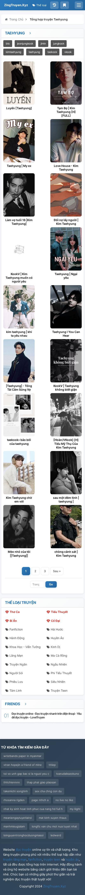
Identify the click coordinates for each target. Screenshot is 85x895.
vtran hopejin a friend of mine (23, 764)
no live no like (64, 800)
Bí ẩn (13, 620)
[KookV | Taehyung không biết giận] (66, 360)
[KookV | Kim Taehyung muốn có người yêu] (19, 249)
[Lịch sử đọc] (54, 5)
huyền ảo (72, 859)
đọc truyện (23, 850)
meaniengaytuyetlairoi (18, 817)
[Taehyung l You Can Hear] (66, 306)
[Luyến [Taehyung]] (19, 83)
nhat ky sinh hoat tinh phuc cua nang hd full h (33, 809)
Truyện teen (59, 690)
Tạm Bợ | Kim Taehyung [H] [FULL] (66, 111)
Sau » (57, 571)
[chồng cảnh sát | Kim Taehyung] (66, 526)
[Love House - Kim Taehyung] (66, 140)
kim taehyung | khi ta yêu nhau (19, 333)
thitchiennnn (12, 782)
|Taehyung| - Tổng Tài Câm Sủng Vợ (19, 387)
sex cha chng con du (48, 791)
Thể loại (40, 5)
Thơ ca (15, 612)
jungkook (58, 43)
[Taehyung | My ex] (19, 140)
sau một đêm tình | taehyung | (66, 499)
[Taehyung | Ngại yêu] (66, 249)
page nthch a (40, 800)
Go (51, 584)
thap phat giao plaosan (41, 782)
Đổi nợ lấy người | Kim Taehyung (66, 221)
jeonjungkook (25, 43)
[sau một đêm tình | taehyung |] (66, 472)
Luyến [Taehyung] (19, 108)
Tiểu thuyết (59, 612)
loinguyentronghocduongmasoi (24, 835)
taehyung (34, 52)
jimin (43, 43)
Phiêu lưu (16, 681)
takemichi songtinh (16, 791)
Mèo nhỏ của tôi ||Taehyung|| (19, 553)
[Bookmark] (64, 5)
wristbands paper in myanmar (22, 756)
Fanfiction (16, 629)
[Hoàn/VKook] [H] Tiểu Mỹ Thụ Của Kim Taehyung (66, 443)
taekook (52, 52)
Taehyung (15, 33)
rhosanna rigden (14, 800)
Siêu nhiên (58, 681)
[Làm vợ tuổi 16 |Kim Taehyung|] (19, 195)
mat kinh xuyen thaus (52, 817)
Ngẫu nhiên (59, 664)
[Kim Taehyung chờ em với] (19, 472)
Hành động (17, 638)
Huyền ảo (57, 638)
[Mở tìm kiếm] (79, 5)
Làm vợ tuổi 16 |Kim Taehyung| (19, 221)
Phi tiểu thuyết (61, 673)
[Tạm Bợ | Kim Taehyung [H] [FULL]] (66, 83)
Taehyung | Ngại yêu (66, 275)
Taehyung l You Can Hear (66, 333)
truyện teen (52, 859)
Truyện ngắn (18, 664)
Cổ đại (55, 620)
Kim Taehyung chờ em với (19, 499)
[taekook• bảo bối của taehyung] (19, 414)
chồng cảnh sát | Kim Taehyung (66, 553)
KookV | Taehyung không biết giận (66, 387)
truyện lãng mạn (15, 859)
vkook (68, 52)
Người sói (16, 673)
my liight (75, 809)
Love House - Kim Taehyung (66, 167)
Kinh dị (55, 647)
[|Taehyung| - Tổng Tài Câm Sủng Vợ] (19, 360)
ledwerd (56, 835)
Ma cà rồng (59, 655)
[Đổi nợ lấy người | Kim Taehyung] (66, 195)
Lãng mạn (16, 655)
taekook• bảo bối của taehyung (19, 441)
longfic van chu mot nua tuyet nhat (54, 826)
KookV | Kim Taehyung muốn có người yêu (19, 277)
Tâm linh (15, 690)
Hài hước (57, 629)
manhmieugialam (14, 826)
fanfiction (35, 859)
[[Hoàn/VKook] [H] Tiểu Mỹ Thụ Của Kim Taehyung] (66, 414)
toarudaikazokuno (67, 773)
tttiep (52, 764)
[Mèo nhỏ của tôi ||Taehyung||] (19, 526)
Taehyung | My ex (19, 166)
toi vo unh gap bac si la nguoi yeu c (26, 773)
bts (8, 43)
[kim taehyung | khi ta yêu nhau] (19, 306)
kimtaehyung (13, 52)
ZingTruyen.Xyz (16, 5)
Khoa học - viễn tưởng (25, 647)
